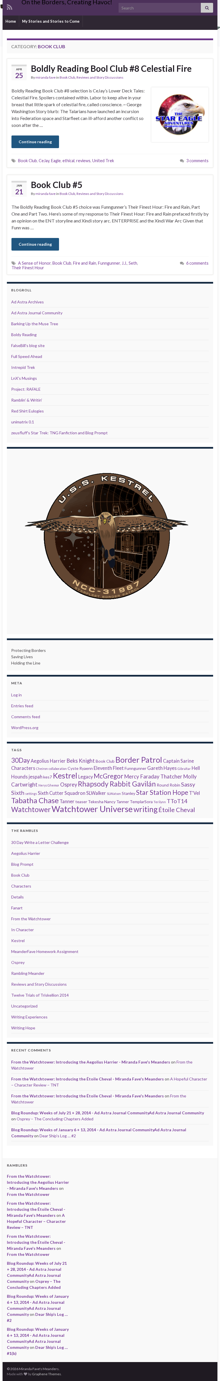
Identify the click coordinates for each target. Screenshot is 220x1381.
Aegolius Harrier (48, 761)
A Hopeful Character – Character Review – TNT (36, 1221)
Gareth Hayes (162, 768)
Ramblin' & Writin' (26, 400)
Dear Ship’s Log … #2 (58, 1135)
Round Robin (168, 784)
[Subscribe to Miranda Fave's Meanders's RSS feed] (9, 6)
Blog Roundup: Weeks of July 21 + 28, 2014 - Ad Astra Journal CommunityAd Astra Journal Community (107, 1112)
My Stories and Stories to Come (51, 21)
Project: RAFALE (26, 389)
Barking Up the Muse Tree (34, 323)
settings (31, 793)
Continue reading (35, 141)
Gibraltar (184, 768)
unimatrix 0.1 (22, 421)
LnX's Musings (24, 378)
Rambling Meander (27, 973)
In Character (22, 929)
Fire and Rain (84, 263)
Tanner (67, 801)
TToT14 (177, 800)
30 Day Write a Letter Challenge (40, 842)
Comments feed (25, 716)
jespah (35, 777)
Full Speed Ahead (26, 356)
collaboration (58, 768)
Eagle (56, 160)
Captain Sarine (178, 761)
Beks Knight (80, 761)
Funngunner (109, 263)
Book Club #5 (56, 184)
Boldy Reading (24, 334)
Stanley (128, 793)
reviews (83, 160)
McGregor (108, 776)
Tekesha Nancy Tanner (108, 801)
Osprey (68, 784)
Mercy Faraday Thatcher (153, 776)
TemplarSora (141, 801)
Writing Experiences (29, 1016)
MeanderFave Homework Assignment (44, 951)
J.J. (124, 263)
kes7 (47, 776)
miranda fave (46, 77)
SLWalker (96, 793)
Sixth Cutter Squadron (61, 793)
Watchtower (31, 809)
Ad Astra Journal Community (36, 312)
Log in (16, 694)
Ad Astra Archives (27, 301)
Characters (23, 768)
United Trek (103, 160)
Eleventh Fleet (109, 768)
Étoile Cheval (176, 810)
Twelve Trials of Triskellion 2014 (40, 995)
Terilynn (160, 802)
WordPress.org (24, 727)
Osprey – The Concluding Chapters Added (55, 1118)
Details (17, 896)
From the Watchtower (31, 918)
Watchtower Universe (92, 809)
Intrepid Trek (23, 367)
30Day (20, 760)
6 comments (197, 263)
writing (145, 809)
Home (10, 21)
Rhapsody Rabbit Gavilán (117, 784)
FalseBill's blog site (28, 345)
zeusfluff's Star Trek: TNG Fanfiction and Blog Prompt (59, 432)
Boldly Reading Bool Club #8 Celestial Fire (111, 68)
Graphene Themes (46, 1374)
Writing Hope (23, 1027)
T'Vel (194, 793)
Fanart (17, 907)
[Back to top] (207, 1368)
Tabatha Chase (35, 800)
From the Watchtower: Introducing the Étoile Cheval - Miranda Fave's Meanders (87, 1078)
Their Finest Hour (27, 267)
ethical (68, 160)
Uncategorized (24, 1006)
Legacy (85, 777)
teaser (81, 801)
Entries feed (22, 705)
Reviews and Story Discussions (99, 77)
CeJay (44, 160)
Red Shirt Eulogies (27, 410)
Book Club (67, 77)
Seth (133, 263)
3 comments (197, 160)
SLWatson (114, 793)
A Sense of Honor (34, 263)
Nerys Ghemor (48, 785)
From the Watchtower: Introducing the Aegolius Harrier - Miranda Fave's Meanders (90, 1062)
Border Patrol (138, 759)
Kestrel (65, 775)
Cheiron (42, 768)
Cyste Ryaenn (80, 768)
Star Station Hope (162, 792)
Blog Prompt (22, 864)
